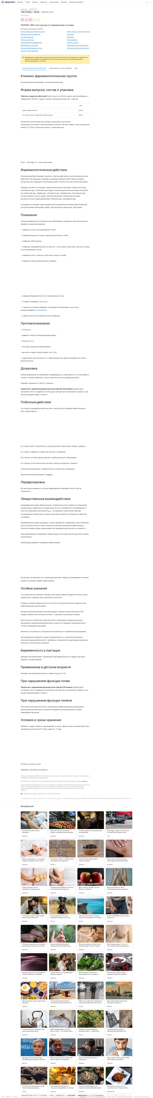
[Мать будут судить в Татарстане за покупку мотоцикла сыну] (119, 824)
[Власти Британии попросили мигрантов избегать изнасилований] (119, 995)
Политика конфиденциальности (142, 1096)
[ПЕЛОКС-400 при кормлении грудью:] (26, 20)
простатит (43, 302)
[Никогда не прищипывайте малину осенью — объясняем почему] (90, 1023)
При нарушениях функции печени (78, 48)
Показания (70, 34)
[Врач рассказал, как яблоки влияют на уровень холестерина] (62, 824)
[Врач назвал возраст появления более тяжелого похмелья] (62, 1051)
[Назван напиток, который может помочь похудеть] (62, 966)
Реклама (15, 1096)
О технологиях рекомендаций (124, 1096)
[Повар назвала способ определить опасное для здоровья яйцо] (34, 881)
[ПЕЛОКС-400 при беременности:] (22, 20)
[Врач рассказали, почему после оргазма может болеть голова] (90, 938)
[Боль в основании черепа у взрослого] (90, 1051)
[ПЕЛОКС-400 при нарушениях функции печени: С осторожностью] (34, 20)
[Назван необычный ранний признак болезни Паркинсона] (62, 938)
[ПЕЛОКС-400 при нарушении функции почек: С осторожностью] (38, 20)
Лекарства (24, 9)
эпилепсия (26, 330)
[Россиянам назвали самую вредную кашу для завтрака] (119, 966)
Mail (3, 1096)
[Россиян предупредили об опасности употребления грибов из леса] (90, 1080)
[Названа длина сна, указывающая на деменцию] (90, 824)
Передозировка (72, 40)
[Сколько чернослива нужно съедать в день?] (90, 853)
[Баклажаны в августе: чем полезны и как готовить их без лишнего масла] (119, 1080)
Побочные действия (27, 40)
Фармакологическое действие (30, 34)
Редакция (82, 1096)
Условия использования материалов (96, 1096)
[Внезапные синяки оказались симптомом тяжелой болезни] (119, 853)
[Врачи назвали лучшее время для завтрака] (34, 995)
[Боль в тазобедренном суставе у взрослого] (119, 909)
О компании (8, 1096)
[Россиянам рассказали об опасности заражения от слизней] (62, 1080)
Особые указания (72, 42)
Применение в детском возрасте (77, 45)
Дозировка (70, 37)
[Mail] (2, 2)
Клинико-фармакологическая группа (33, 31)
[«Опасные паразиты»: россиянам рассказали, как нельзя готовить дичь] (34, 938)
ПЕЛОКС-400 (33, 9)
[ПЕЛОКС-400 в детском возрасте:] (30, 20)
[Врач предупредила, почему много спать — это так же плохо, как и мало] (62, 1023)
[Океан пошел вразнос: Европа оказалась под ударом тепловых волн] (90, 909)
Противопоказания (27, 37)
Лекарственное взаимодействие (31, 42)
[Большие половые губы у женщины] (34, 824)
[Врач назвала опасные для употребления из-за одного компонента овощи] (90, 966)
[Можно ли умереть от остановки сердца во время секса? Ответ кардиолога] (34, 853)
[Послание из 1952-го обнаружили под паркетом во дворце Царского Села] (62, 853)
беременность (28, 341)
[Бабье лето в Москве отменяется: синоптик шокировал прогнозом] (90, 995)
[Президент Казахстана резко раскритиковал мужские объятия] (34, 1051)
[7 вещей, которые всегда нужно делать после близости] (34, 909)
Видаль (85, 781)
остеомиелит (41, 310)
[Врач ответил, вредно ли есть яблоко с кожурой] (90, 881)
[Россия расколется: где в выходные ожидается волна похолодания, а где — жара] (62, 909)
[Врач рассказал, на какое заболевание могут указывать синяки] (119, 881)
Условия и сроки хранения (29, 51)
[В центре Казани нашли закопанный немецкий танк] (119, 1023)
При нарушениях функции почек (31, 48)
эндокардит (74, 307)
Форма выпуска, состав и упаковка (78, 31)
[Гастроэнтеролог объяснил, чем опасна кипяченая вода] (34, 1023)
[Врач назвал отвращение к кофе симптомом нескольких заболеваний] (119, 1051)
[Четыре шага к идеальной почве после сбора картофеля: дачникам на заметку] (34, 1080)
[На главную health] (9, 2)
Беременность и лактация (29, 45)
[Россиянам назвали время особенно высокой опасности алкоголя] (62, 995)
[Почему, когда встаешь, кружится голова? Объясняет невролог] (34, 966)
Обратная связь (111, 1096)
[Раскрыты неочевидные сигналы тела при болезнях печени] (62, 881)
